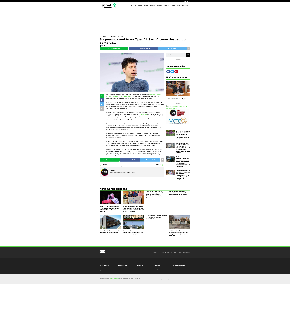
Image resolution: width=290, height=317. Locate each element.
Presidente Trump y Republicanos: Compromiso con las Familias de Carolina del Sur (133, 232)
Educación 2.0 (158, 268)
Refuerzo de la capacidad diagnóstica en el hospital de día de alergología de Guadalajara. (179, 193)
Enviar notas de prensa (161, 1)
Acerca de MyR (186, 252)
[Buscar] (188, 55)
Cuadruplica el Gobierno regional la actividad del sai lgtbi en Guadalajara (156, 217)
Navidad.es (157, 270)
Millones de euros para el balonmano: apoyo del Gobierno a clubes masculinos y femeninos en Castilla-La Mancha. (156, 194)
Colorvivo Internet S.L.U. (114, 278)
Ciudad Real (176, 268)
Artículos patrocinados (158, 252)
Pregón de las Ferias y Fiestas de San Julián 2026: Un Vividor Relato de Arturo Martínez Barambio (109, 209)
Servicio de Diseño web (170, 252)
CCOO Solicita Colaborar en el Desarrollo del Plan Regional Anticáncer (109, 232)
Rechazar (169, 314)
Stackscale (143, 114)
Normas (175, 1)
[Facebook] (185, 1)
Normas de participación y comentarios (172, 279)
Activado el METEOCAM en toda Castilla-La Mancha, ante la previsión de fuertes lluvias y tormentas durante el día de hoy (183, 161)
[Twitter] (187, 1)
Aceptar (160, 314)
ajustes (145, 315)
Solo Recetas (140, 268)
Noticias (113, 36)
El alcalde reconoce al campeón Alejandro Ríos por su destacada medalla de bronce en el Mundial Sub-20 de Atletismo (133, 209)
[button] (188, 6)
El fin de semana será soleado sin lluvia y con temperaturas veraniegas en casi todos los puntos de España (183, 135)
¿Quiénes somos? (151, 1)
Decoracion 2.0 (103, 268)
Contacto (180, 1)
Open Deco (102, 270)
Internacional (104, 36)
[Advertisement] (145, 20)
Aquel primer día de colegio (176, 99)
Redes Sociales (121, 268)
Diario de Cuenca (177, 270)
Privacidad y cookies (185, 279)
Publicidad (170, 1)
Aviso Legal (160, 279)
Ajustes (178, 314)
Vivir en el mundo (140, 270)
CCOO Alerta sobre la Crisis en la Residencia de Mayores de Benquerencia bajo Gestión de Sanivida (179, 233)
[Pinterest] (189, 1)
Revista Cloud (121, 270)
